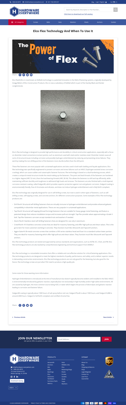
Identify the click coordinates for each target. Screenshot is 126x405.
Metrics (50, 383)
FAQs (83, 369)
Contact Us (85, 374)
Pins (63, 367)
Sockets (113, 22)
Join (107, 339)
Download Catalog (17, 381)
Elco (49, 374)
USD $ (11, 388)
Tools (63, 381)
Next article (107, 317)
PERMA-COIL (66, 365)
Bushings (51, 372)
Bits (49, 367)
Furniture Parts (52, 381)
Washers (73, 22)
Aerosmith (51, 362)
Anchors (99, 22)
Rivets (86, 22)
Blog (83, 365)
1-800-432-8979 (16, 2)
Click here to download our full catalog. (78, 14)
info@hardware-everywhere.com (34, 2)
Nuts (60, 22)
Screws (35, 22)
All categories (19, 22)
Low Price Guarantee (85, 378)
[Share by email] (31, 74)
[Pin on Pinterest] (23, 74)
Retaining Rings (67, 369)
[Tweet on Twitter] (27, 74)
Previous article (19, 317)
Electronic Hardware (51, 378)
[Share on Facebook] (20, 74)
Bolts (48, 22)
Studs (63, 379)
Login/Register (86, 372)
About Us (85, 362)
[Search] (115, 9)
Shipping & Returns (88, 367)
